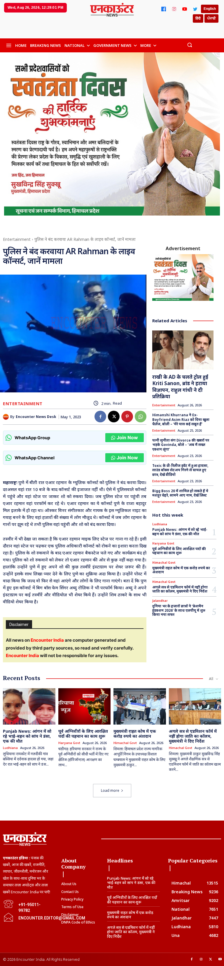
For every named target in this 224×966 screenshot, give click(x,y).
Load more (110, 790)
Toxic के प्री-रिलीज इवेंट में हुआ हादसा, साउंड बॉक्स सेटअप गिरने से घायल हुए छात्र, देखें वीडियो (180, 470)
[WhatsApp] (140, 416)
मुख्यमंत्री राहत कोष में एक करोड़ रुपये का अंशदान (181, 569)
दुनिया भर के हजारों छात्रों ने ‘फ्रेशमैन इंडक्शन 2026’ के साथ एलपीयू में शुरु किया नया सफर (178, 610)
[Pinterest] (127, 416)
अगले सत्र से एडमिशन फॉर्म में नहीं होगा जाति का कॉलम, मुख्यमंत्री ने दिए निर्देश (180, 589)
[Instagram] (174, 9)
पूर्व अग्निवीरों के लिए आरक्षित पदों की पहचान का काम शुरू (179, 550)
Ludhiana (159, 524)
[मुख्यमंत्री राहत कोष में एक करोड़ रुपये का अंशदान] (139, 706)
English (210, 9)
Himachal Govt (164, 562)
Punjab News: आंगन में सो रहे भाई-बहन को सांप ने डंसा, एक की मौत (179, 531)
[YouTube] (184, 9)
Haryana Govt (163, 543)
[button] (189, 44)
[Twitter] (195, 9)
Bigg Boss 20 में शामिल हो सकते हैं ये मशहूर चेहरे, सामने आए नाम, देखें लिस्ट (180, 493)
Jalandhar (160, 600)
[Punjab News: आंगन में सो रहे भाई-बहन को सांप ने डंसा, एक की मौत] (29, 706)
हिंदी (198, 18)
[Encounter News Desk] (6, 417)
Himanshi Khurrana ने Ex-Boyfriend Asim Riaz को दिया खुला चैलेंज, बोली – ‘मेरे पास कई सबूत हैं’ (180, 419)
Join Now (127, 437)
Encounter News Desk (36, 417)
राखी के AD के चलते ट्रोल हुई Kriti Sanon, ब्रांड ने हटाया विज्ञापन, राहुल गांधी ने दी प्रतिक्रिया (180, 386)
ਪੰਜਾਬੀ (211, 18)
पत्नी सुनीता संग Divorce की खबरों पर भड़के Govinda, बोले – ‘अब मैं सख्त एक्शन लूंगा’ (180, 445)
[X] (114, 416)
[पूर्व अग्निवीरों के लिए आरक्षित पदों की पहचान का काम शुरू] (84, 706)
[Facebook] (163, 9)
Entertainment (17, 239)
